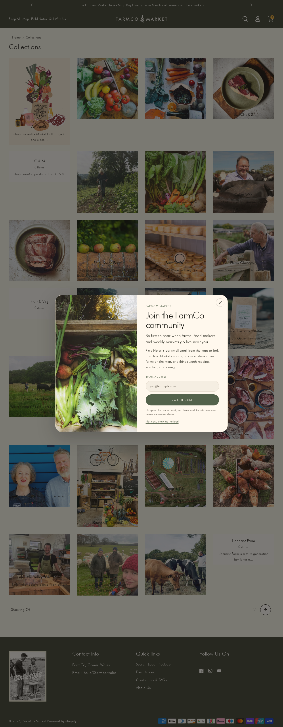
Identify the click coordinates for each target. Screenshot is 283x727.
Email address (156, 376)
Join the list (182, 399)
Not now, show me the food (162, 421)
